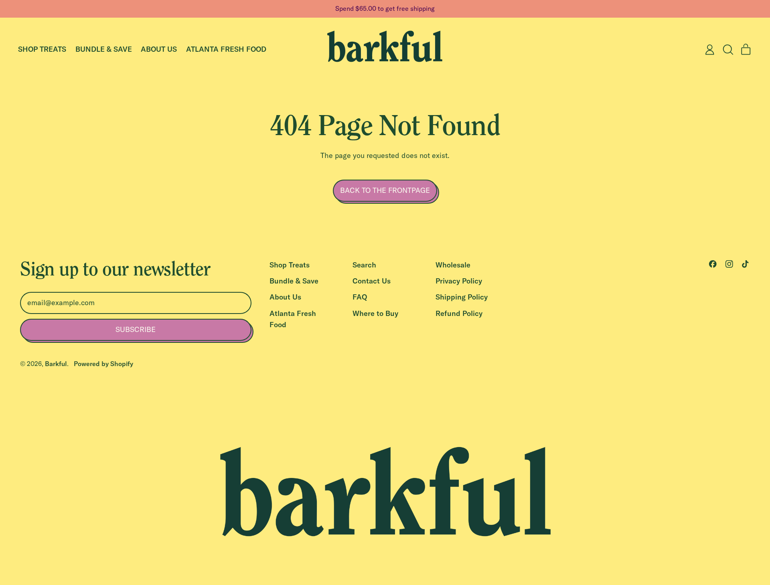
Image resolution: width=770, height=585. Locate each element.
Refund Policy (459, 313)
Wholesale (453, 264)
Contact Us (372, 280)
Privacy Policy (459, 280)
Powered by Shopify (103, 364)
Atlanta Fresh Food (226, 49)
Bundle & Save (103, 49)
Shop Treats (42, 49)
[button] (727, 49)
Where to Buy (375, 313)
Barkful (56, 364)
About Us (159, 49)
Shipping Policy (462, 297)
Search (364, 264)
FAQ (360, 297)
